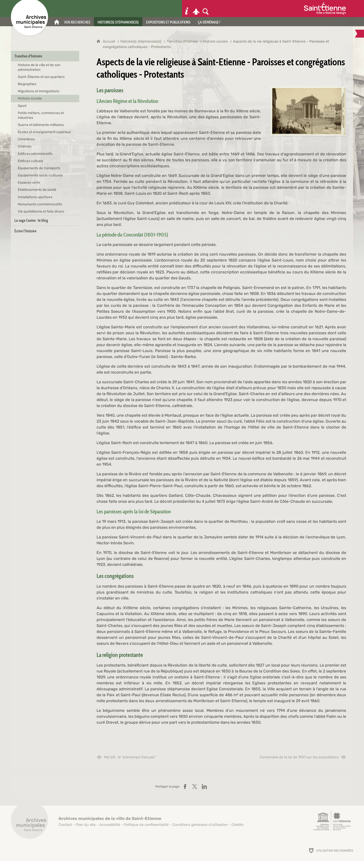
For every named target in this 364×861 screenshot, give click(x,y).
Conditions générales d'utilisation (200, 825)
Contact (65, 825)
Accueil (109, 41)
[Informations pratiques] (186, 8)
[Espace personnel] (196, 8)
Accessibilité (109, 825)
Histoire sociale (215, 41)
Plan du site (86, 825)
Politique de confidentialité (146, 825)
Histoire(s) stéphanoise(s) (140, 41)
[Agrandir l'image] (308, 110)
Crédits (237, 825)
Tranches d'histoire (182, 41)
